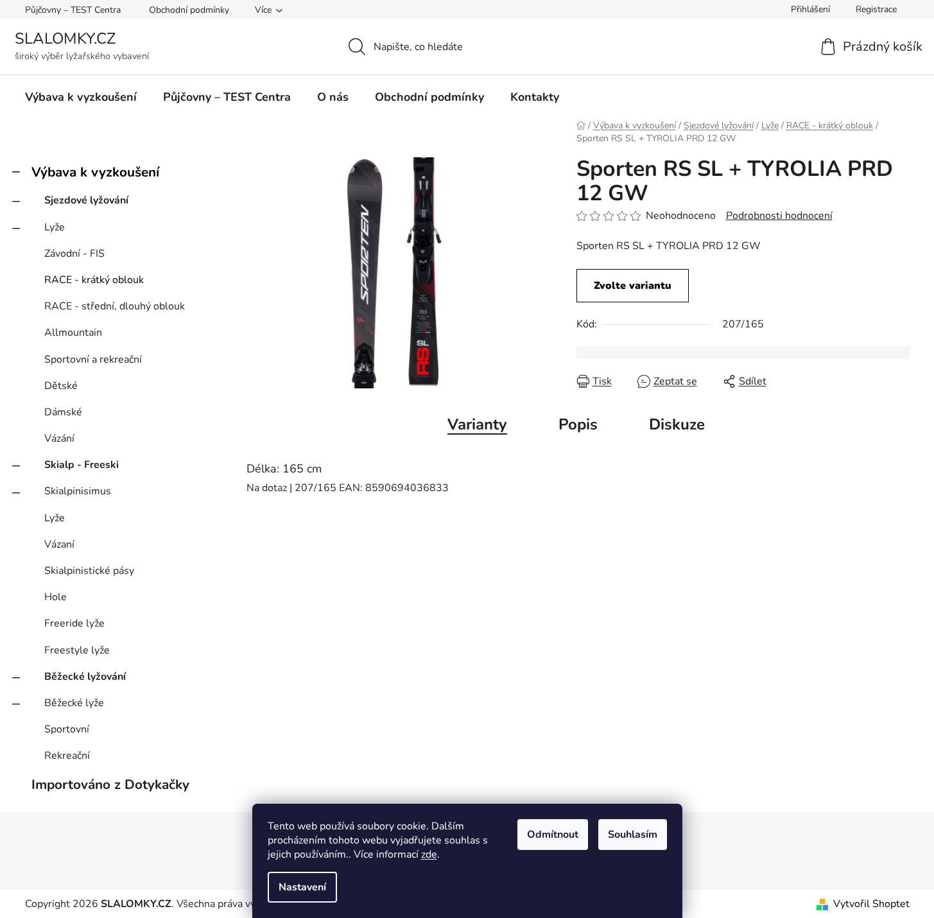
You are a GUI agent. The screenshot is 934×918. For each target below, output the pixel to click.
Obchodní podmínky (189, 10)
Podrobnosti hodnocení (779, 216)
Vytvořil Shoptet (871, 904)
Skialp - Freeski (81, 465)
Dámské (63, 412)
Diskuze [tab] (677, 424)
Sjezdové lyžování (86, 200)
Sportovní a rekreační (93, 359)
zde (429, 854)
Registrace (876, 9)
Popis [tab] (578, 424)
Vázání (59, 438)
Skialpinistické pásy (89, 571)
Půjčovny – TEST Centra (73, 10)
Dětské (61, 386)
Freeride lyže (74, 623)
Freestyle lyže (77, 650)
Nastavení (302, 887)
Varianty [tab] (477, 424)
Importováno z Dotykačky (110, 784)
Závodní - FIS (74, 254)
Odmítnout (552, 834)
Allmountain (73, 332)
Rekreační (67, 756)
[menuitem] (81, 97)
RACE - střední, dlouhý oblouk (114, 306)
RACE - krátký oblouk (94, 280)
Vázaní (59, 544)
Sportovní (66, 729)
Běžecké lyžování (85, 677)
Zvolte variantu (632, 286)
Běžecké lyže (74, 703)
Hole (55, 597)
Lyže (54, 227)
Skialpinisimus (77, 491)
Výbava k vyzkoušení (95, 172)
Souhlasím (632, 834)
